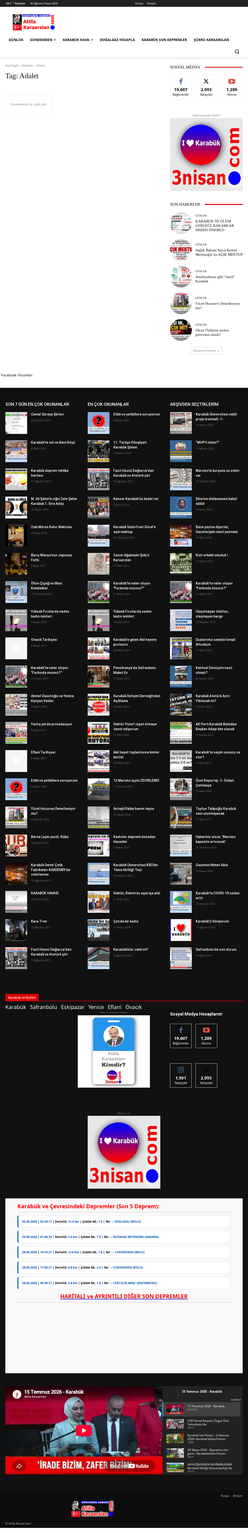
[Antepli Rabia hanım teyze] (98, 817)
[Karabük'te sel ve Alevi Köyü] (16, 451)
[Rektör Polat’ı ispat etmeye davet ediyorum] (98, 733)
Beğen (181, 79)
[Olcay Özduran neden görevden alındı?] (181, 330)
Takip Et (206, 79)
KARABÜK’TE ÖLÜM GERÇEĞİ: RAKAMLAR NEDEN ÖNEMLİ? (214, 225)
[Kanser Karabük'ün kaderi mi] (98, 507)
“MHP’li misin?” (207, 442)
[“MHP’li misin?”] (181, 451)
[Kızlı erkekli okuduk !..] (181, 564)
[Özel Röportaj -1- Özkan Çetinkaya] (181, 789)
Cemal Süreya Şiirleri (47, 414)
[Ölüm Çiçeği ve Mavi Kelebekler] (16, 592)
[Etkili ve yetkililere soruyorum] (16, 789)
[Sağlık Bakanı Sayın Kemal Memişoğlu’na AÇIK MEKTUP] (181, 250)
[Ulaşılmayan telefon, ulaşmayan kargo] (181, 620)
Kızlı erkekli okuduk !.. (213, 555)
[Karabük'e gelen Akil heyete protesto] (98, 648)
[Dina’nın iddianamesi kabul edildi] (181, 507)
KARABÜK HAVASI (45, 893)
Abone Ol (232, 79)
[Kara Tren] (16, 930)
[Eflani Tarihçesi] (16, 761)
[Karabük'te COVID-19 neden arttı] (181, 902)
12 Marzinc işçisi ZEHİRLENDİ (136, 780)
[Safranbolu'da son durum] (181, 958)
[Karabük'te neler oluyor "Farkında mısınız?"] (16, 676)
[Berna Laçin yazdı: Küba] (16, 845)
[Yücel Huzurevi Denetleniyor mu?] (181, 303)
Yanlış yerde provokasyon (51, 724)
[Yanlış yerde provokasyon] (16, 733)
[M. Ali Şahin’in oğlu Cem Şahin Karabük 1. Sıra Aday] (16, 507)
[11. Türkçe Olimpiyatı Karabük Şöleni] (98, 451)
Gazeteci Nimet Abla (212, 865)
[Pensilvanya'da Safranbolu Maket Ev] (98, 676)
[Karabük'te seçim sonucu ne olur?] (181, 761)
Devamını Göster (204, 350)
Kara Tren (39, 921)
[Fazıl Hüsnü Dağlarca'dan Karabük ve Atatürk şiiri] (16, 958)
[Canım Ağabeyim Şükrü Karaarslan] (98, 564)
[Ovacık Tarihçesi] (16, 648)
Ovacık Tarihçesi (44, 640)
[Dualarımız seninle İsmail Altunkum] (181, 648)
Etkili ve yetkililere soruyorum (54, 780)
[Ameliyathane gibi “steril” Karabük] (181, 277)
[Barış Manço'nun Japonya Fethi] (16, 564)
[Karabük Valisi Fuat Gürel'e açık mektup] (98, 536)
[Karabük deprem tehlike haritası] (16, 479)
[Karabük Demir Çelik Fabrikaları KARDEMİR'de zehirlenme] (16, 874)
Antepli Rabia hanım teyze (133, 809)
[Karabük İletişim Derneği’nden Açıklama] (98, 705)
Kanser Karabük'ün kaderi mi (135, 499)
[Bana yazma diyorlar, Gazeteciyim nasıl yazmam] (181, 536)
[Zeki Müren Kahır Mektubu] (16, 536)
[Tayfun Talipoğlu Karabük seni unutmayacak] (181, 817)
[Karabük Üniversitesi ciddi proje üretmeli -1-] (181, 423)
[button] (237, 51)
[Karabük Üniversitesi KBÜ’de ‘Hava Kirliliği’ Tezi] (98, 874)
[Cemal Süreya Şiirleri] (16, 423)
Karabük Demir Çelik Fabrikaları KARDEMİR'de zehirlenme (50, 869)
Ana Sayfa (12, 65)
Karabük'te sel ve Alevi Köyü (53, 442)
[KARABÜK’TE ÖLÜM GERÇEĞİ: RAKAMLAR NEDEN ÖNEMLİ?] (181, 223)
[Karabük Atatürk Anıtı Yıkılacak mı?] (181, 705)
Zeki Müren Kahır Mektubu (51, 527)
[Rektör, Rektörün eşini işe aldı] (98, 902)
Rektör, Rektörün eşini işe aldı (136, 893)
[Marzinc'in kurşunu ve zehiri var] (181, 479)
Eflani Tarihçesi (43, 752)
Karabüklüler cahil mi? (130, 949)
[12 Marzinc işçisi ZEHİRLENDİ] (98, 789)
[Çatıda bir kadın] (98, 930)
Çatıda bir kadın (126, 921)
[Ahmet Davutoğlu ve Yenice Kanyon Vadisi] (16, 705)
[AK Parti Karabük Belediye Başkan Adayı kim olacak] (181, 733)
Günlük (201, 215)
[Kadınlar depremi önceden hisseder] (98, 845)
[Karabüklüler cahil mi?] (98, 958)
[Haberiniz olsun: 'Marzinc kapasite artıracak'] (181, 845)
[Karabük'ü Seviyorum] (181, 930)
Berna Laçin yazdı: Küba (50, 837)
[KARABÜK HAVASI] (16, 902)
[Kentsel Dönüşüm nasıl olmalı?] (181, 676)
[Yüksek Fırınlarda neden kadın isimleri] (16, 620)
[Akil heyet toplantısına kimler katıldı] (98, 761)
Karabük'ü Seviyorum (212, 921)
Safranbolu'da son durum (216, 949)
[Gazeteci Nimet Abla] (181, 874)
